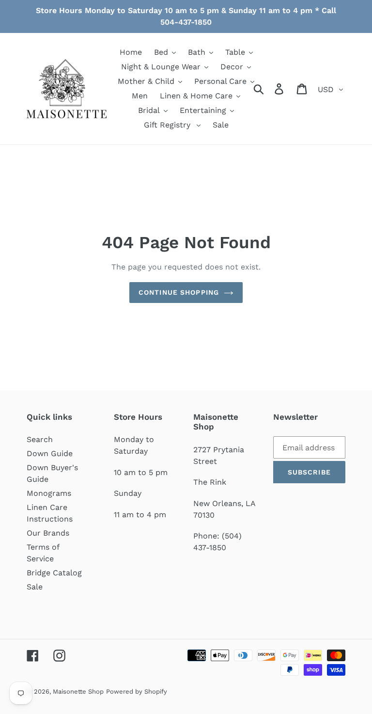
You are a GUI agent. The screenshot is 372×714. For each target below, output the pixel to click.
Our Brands (48, 533)
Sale (35, 586)
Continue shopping (179, 292)
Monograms (49, 493)
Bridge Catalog (54, 572)
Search (40, 439)
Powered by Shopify (136, 691)
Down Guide (50, 453)
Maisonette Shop (78, 691)
